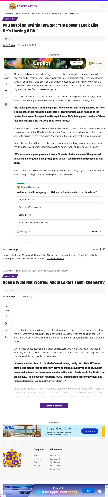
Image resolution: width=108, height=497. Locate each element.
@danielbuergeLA (55, 258)
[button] (5, 6)
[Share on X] (6, 91)
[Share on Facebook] (6, 84)
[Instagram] (104, 250)
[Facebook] (100, 250)
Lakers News (10, 19)
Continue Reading (54, 405)
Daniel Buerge (9, 45)
